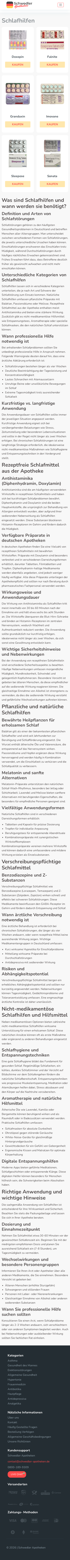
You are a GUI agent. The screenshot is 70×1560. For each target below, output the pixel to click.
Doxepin (18, 56)
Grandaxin (17, 116)
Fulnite (52, 56)
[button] (17, 65)
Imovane (52, 116)
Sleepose (17, 176)
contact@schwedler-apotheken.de (29, 1461)
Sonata (52, 176)
